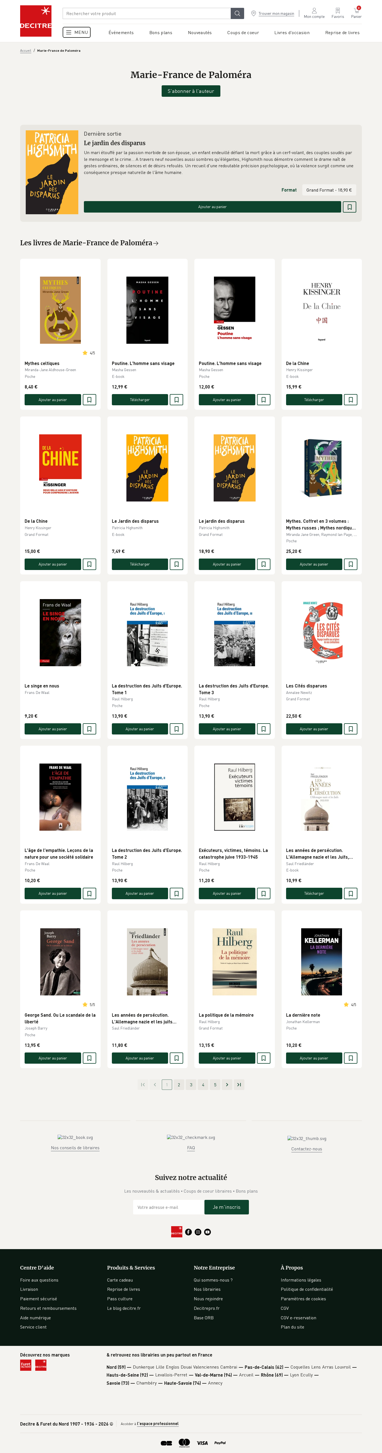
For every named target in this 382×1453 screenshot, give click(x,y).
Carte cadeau (120, 1280)
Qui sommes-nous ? (213, 1280)
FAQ (191, 1147)
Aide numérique (35, 1317)
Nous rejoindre (208, 1298)
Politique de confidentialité (307, 1289)
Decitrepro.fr (207, 1308)
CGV (285, 1308)
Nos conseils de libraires (75, 1147)
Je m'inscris (226, 1207)
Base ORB (204, 1317)
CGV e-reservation (298, 1317)
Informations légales (301, 1280)
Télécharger (140, 399)
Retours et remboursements (48, 1308)
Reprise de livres (123, 1289)
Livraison (29, 1289)
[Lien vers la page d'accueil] (35, 21)
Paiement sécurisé (38, 1298)
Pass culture (120, 1298)
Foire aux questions (39, 1280)
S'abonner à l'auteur (191, 91)
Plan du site (292, 1327)
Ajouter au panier (212, 206)
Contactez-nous (306, 1148)
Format (289, 189)
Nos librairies (207, 1289)
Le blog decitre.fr (124, 1308)
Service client (33, 1327)
